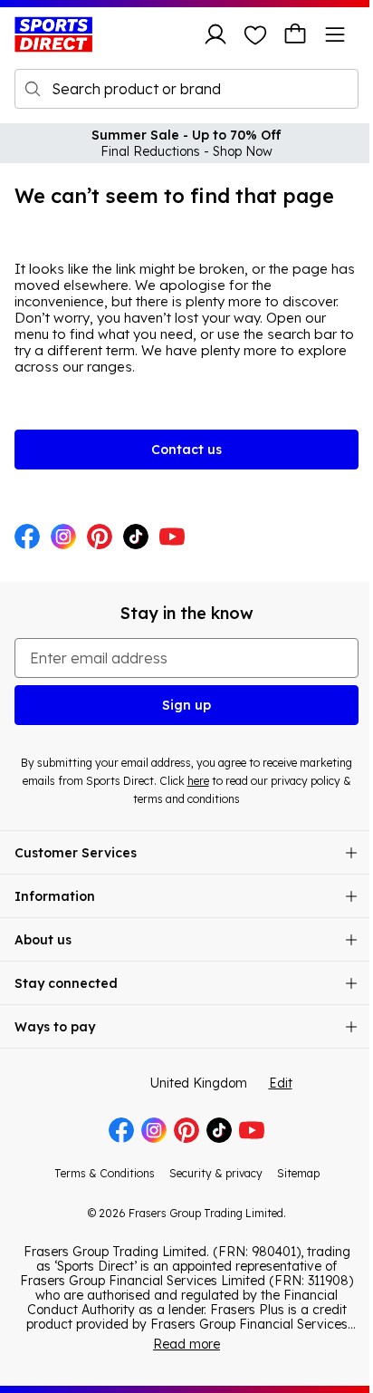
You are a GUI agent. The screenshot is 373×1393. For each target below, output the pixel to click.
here (198, 781)
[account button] (215, 34)
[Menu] (335, 34)
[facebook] (27, 538)
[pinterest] (99, 538)
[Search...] (32, 89)
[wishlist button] (255, 34)
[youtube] (172, 538)
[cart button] (295, 34)
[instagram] (63, 538)
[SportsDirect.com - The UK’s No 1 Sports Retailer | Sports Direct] (53, 34)
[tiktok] (135, 538)
